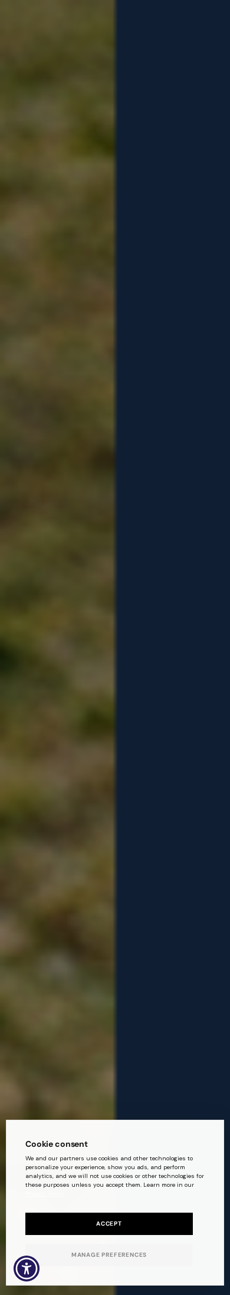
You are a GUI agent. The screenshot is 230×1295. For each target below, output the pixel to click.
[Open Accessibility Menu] (27, 1269)
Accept (109, 1223)
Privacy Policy (44, 1193)
